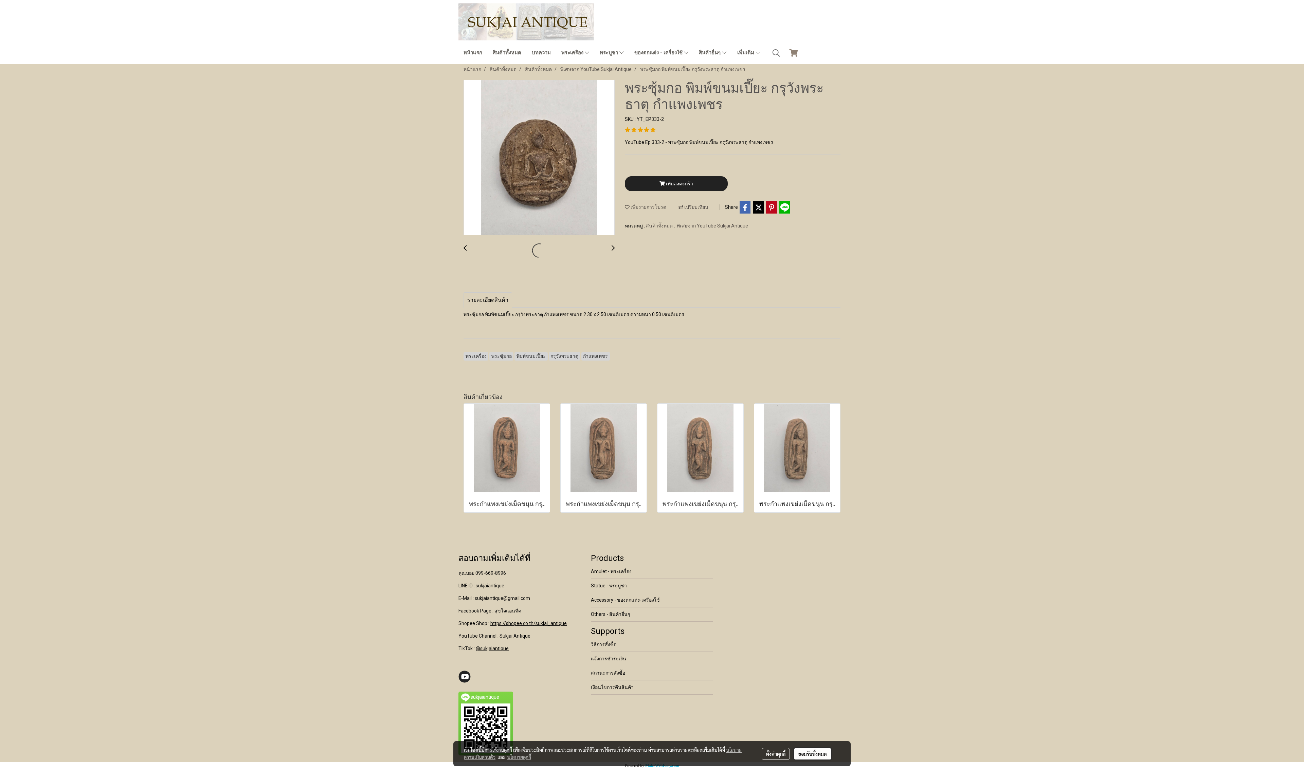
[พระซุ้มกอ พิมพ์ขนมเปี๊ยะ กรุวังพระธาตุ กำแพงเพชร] (539, 158)
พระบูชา (609, 53)
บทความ (541, 53)
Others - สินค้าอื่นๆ (610, 614)
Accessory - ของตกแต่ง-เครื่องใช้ (625, 600)
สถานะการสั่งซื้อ (608, 673)
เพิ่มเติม (746, 53)
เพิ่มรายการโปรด (648, 207)
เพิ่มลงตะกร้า (679, 183)
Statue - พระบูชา (609, 585)
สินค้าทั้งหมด (507, 53)
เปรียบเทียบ (695, 207)
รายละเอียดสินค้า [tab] (487, 300)
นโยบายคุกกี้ (519, 757)
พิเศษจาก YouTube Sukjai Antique (712, 225)
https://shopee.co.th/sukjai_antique (528, 623)
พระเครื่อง (573, 53)
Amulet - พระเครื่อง (611, 571)
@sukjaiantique (492, 648)
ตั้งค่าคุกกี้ (775, 754)
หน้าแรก (473, 53)
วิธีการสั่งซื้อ (603, 644)
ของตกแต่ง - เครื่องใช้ (659, 53)
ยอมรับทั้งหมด (812, 754)
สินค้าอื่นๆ (710, 53)
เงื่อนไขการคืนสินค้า (612, 687)
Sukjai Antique (515, 636)
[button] (776, 53)
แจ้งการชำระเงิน (608, 658)
